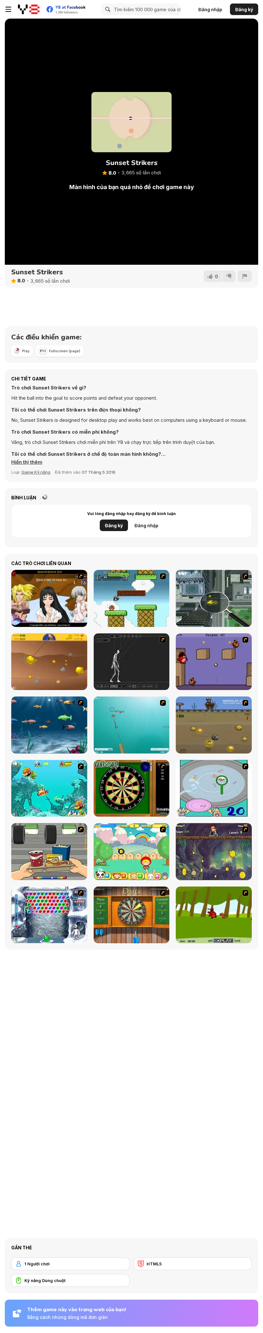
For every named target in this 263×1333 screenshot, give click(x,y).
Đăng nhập (210, 9)
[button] (26, 462)
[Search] (107, 9)
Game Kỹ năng (35, 472)
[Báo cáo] (245, 276)
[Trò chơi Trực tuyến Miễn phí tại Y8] (28, 9)
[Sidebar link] (8, 9)
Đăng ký (244, 9)
